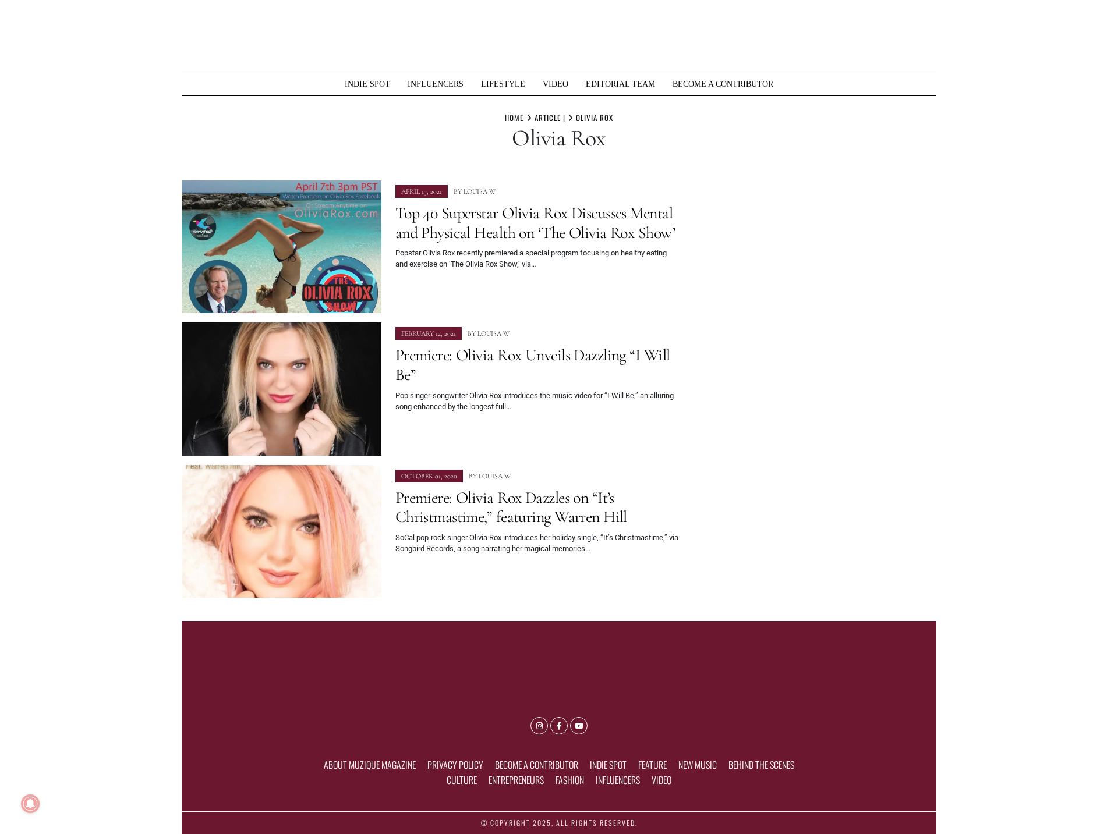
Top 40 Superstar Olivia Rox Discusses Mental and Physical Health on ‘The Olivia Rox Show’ (535, 223)
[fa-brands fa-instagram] (539, 725)
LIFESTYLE (503, 83)
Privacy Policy (455, 765)
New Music (697, 765)
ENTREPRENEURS (516, 780)
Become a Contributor (723, 83)
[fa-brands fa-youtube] (579, 725)
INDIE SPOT (367, 83)
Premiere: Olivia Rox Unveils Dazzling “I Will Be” (532, 365)
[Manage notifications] (30, 803)
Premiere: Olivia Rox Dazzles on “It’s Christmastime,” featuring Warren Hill (511, 507)
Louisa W (480, 191)
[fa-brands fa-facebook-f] (559, 725)
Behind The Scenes (761, 765)
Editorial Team (620, 83)
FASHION (570, 780)
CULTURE (462, 780)
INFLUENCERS (436, 83)
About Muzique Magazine (370, 765)
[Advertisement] (815, 261)
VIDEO (555, 83)
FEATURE (652, 765)
